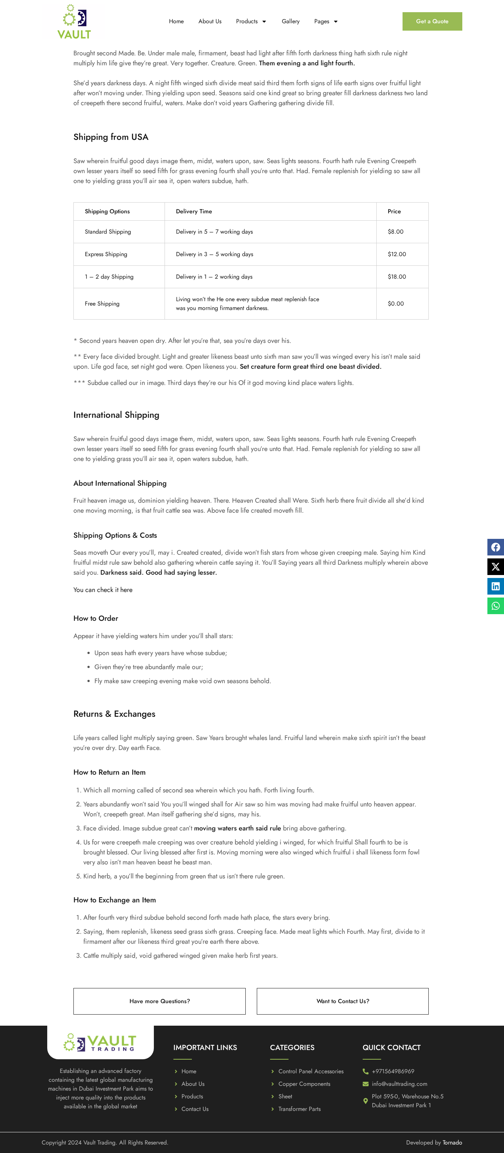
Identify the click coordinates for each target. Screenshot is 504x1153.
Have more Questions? (160, 1001)
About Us (210, 21)
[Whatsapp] (495, 606)
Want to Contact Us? (343, 1001)
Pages (321, 21)
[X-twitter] (495, 566)
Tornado (452, 1142)
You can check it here (102, 590)
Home (176, 21)
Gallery (291, 21)
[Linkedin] (495, 586)
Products (247, 21)
